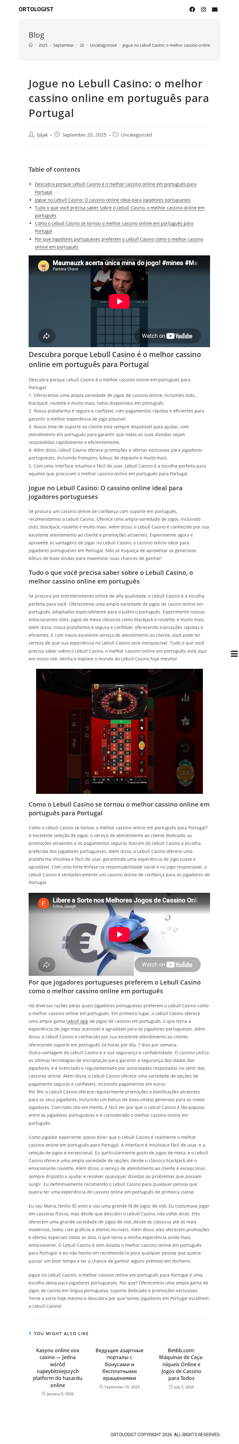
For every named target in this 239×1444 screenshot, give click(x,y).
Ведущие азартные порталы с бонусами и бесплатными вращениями (119, 1364)
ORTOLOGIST (36, 9)
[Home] (31, 45)
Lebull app (77, 1021)
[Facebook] (192, 9)
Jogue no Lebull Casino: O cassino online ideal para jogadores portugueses (113, 200)
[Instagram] (203, 9)
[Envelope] (214, 9)
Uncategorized (136, 135)
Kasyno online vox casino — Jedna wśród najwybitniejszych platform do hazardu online (57, 1368)
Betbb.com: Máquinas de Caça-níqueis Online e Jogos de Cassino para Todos (181, 1364)
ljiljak (42, 135)
